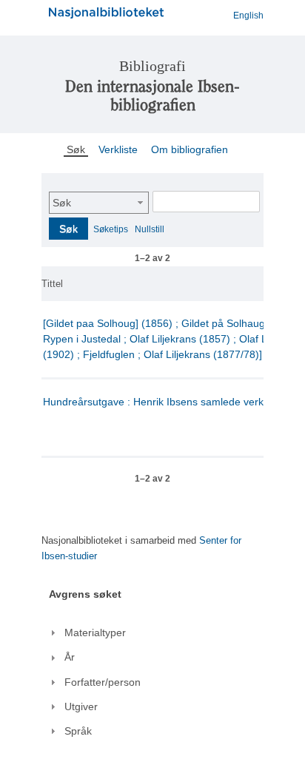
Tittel (52, 283)
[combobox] (99, 203)
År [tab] (69, 657)
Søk (62, 203)
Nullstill (149, 229)
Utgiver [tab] (81, 706)
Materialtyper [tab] (95, 632)
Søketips (110, 229)
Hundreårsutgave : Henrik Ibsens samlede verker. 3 (163, 402)
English (248, 15)
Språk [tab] (78, 731)
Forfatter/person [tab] (102, 682)
